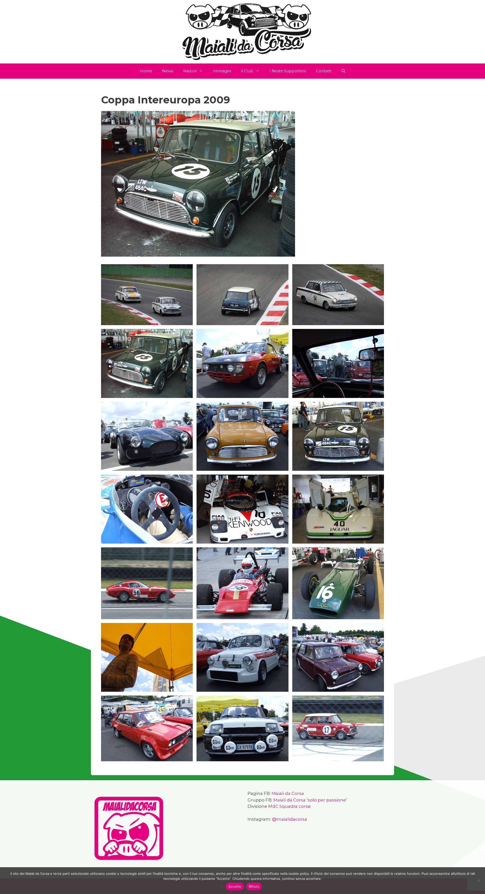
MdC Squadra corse (289, 806)
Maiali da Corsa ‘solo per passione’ (310, 799)
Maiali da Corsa (288, 793)
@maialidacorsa (289, 819)
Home (146, 71)
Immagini (222, 71)
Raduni (190, 71)
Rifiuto (254, 886)
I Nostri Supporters (288, 71)
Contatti (323, 71)
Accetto (234, 886)
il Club (247, 71)
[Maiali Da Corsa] (242, 31)
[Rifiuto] (478, 880)
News (167, 71)
